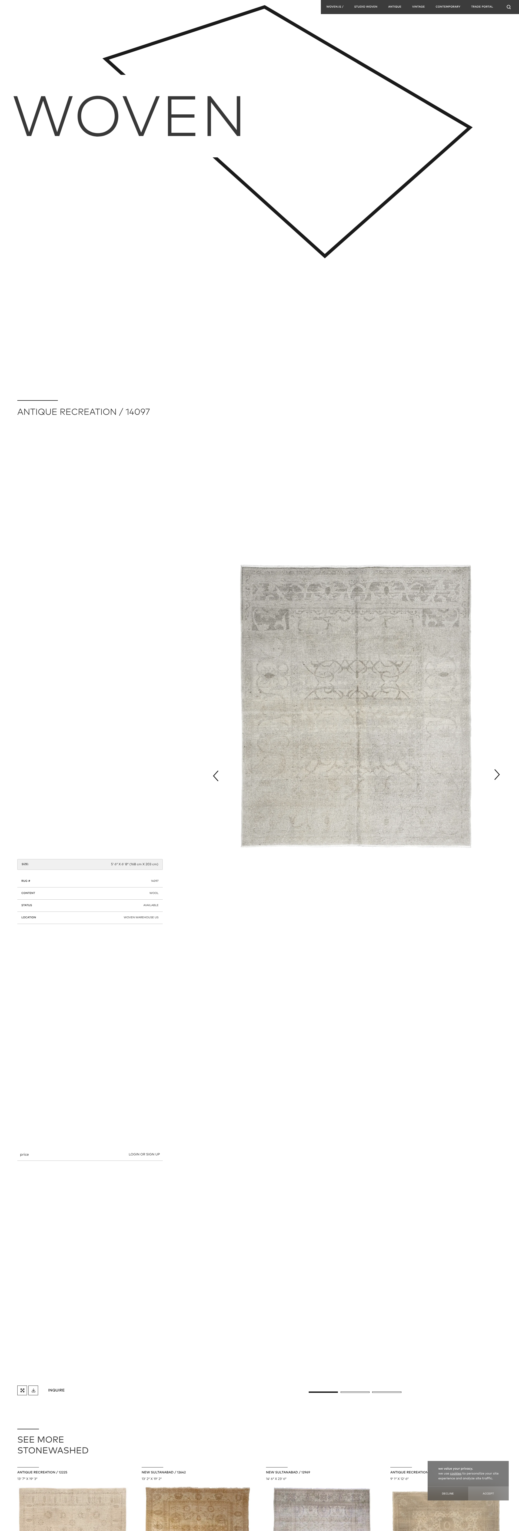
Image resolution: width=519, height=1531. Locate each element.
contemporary (448, 7)
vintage (418, 7)
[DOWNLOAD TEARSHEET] (33, 1390)
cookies (455, 1473)
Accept (488, 1493)
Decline (448, 1493)
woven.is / (334, 7)
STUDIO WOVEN (365, 7)
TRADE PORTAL (482, 7)
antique (394, 7)
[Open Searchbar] (508, 7)
